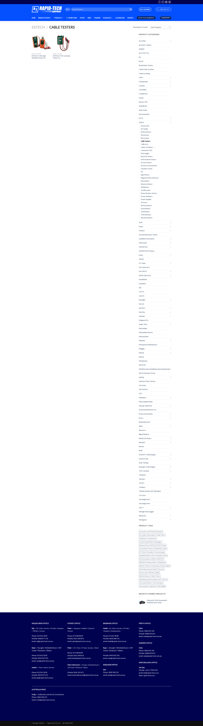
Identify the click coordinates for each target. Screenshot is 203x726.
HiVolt (141, 259)
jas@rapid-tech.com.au (44, 678)
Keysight (142, 300)
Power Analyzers (146, 196)
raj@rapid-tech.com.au (44, 641)
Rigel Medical (144, 434)
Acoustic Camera (145, 45)
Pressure (144, 202)
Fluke (141, 227)
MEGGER (142, 562)
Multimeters (145, 187)
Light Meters (145, 175)
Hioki (141, 255)
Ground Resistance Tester (148, 235)
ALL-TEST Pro (144, 53)
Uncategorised (144, 499)
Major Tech (143, 324)
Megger (142, 349)
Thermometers (146, 215)
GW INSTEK (158, 548)
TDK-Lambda (144, 471)
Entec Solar (143, 110)
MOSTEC (142, 365)
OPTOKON (143, 389)
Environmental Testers (148, 159)
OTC (140, 393)
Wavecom (142, 516)
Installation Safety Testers (147, 555)
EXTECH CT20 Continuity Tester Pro (61, 57)
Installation (143, 279)
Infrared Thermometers (149, 166)
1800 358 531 (113, 672)
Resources (107, 18)
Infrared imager (160, 552)
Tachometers (145, 212)
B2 (140, 57)
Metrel (141, 357)
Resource (142, 430)
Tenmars (142, 479)
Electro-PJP (143, 102)
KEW (153, 559)
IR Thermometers (144, 559)
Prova (141, 418)
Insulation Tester (146, 169)
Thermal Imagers (157, 583)
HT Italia (142, 263)
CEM (141, 77)
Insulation (142, 283)
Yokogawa (143, 520)
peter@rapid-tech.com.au (81, 641)
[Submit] (131, 9)
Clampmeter (143, 82)
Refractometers (146, 205)
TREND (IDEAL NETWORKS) (150, 491)
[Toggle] (170, 41)
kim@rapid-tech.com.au (116, 675)
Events (82, 18)
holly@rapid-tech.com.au (46, 700)
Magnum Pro (143, 320)
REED (157, 573)
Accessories (145, 126)
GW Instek (143, 243)
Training (97, 18)
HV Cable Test (144, 267)
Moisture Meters (146, 184)
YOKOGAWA (161, 586)
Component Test (146, 150)
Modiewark (143, 361)
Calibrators (144, 144)
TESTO (141, 483)
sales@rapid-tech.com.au (152, 636)
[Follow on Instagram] (162, 2)
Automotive (145, 135)
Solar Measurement (145, 579)
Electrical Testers (147, 156)
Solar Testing (143, 463)
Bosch (141, 61)
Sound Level (156, 579)
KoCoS (141, 304)
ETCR (141, 118)
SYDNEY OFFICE (73, 623)
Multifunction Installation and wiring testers (155, 369)
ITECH (141, 292)
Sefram (141, 446)
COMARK (142, 90)
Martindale (143, 328)
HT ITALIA (142, 552)
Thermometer (143, 586)
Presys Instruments (146, 414)
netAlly (141, 377)
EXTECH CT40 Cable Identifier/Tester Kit (39, 57)
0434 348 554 (114, 638)
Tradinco (142, 487)
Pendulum (142, 398)
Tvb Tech (142, 495)
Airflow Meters (146, 132)
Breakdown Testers (146, 65)
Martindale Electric (146, 332)
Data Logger (145, 153)
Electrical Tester (144, 545)
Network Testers (144, 566)
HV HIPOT (143, 271)
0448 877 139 (43, 638)
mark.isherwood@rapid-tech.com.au (85, 675)
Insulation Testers (162, 555)
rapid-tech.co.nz (149, 675)
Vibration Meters (146, 218)
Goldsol (142, 231)
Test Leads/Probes (145, 583)
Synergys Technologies (147, 467)
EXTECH (153, 545)
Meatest (142, 340)
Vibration (152, 586)
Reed (141, 426)
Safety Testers (156, 576)
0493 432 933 (43, 658)
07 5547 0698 (113, 636)
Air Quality (144, 129)
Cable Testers (145, 141)
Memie (141, 353)
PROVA (152, 573)
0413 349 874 (79, 638)
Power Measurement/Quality (148, 569)
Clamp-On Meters (147, 147)
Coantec (142, 86)
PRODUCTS (58, 18)
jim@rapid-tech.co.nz (151, 673)
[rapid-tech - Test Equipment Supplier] (47, 9)
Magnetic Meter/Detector (150, 178)
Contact (130, 18)
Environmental (144, 114)
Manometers (145, 181)
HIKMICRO (143, 247)
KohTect (142, 308)
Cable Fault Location (146, 69)
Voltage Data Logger (146, 512)
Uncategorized (144, 503)
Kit (142, 172)
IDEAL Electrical (145, 275)
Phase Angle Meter (146, 402)
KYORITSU (160, 559)
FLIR (140, 222)
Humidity (150, 552)
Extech (38, 27)
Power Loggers (165, 566)
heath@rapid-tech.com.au (117, 641)
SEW (140, 450)
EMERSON (143, 106)
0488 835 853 (150, 634)
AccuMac (142, 41)
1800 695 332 (149, 631)
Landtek (142, 316)
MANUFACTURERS (44, 18)
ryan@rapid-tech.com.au (45, 661)
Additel (141, 49)
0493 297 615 (43, 675)
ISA (140, 287)
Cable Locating (144, 73)
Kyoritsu (142, 312)
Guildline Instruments (146, 239)
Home (34, 18)
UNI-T (141, 508)
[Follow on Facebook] (159, 2)
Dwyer (141, 98)
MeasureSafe (143, 336)
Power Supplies (146, 199)
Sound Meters (145, 208)
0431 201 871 (79, 672)
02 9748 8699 (78, 636)
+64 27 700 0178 (151, 670)
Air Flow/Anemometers (155, 531)
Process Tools (143, 573)
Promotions (72, 18)
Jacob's (141, 296)
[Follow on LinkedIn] (166, 2)
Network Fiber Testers (147, 381)
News (89, 18)
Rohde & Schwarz (145, 438)
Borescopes (145, 138)
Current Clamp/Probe (145, 542)
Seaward (142, 442)
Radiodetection (144, 422)
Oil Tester (142, 385)
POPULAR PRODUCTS (147, 410)
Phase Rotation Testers (149, 193)
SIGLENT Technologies (147, 455)
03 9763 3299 (42, 636)
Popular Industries (145, 406)
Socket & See (143, 459)
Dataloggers (158, 542)
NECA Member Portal (147, 373)
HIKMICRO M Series (146, 251)
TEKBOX (142, 475)
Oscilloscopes (145, 190)
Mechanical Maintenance (148, 345)
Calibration (119, 18)
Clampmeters (152, 538)
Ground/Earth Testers (146, 548)
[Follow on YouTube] (169, 2)
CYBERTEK (143, 94)
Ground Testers (146, 162)
